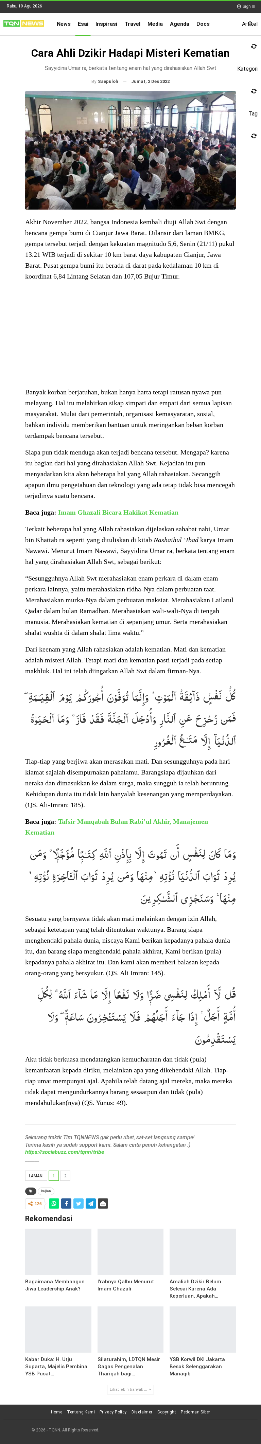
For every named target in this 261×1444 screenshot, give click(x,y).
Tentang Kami (81, 1412)
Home (57, 1412)
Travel (132, 24)
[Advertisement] (130, 334)
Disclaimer (142, 1412)
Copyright (166, 1412)
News (64, 24)
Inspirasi (106, 24)
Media (155, 24)
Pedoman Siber (195, 1412)
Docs (203, 24)
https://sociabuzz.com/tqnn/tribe (64, 1152)
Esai (83, 24)
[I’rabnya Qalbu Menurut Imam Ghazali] (131, 1252)
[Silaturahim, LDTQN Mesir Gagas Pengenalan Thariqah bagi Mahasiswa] (131, 1329)
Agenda (179, 24)
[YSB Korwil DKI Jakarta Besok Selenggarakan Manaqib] (203, 1329)
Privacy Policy (113, 1412)
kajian (46, 1191)
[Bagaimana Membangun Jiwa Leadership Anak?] (58, 1252)
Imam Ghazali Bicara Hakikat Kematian (118, 512)
